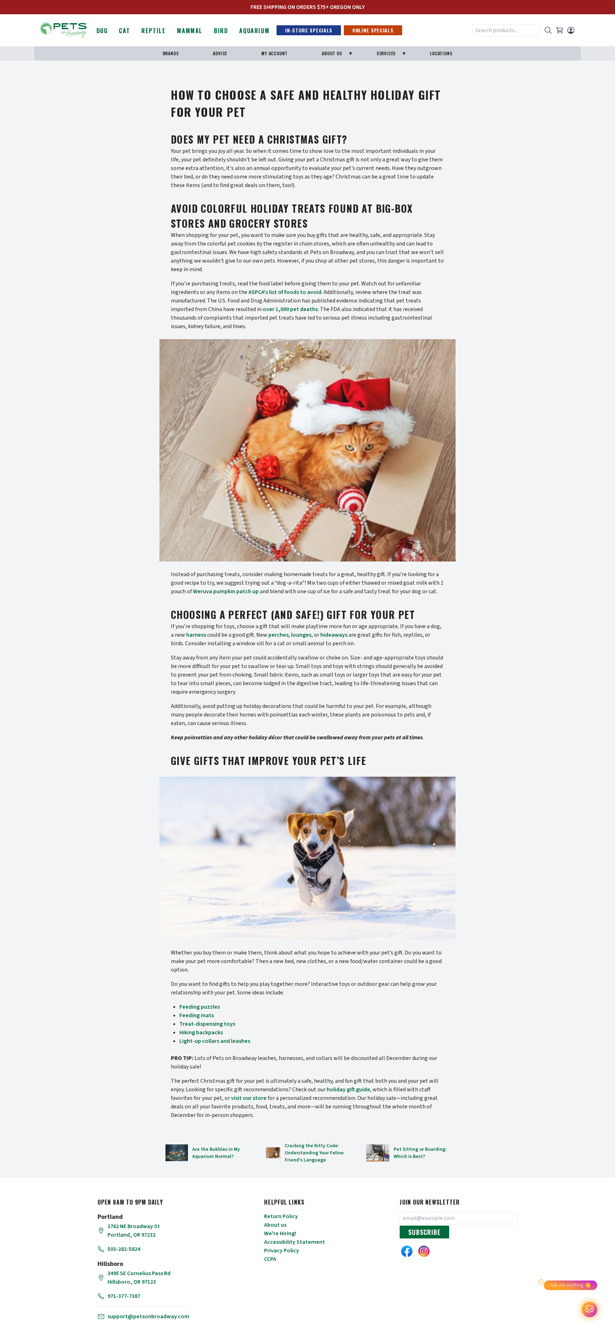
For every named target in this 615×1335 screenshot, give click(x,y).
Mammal (190, 30)
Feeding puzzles (199, 1007)
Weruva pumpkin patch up (226, 591)
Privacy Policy (281, 1250)
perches (278, 635)
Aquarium (254, 30)
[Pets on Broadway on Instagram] (424, 1251)
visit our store (249, 1098)
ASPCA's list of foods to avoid (284, 292)
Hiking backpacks (201, 1032)
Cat (124, 30)
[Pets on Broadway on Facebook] (407, 1251)
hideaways (333, 635)
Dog (102, 30)
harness (196, 635)
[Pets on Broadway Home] (63, 29)
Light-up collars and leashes (214, 1041)
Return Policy (281, 1216)
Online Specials (373, 30)
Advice (220, 53)
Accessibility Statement (294, 1242)
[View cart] (559, 30)
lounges (301, 635)
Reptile (153, 30)
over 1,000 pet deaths (290, 309)
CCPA (270, 1259)
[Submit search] (548, 30)
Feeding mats (196, 1015)
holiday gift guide (348, 1089)
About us (275, 1225)
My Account (274, 53)
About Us (332, 53)
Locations (441, 53)
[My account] (571, 30)
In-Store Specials (308, 30)
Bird (221, 30)
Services (386, 53)
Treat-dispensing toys (207, 1024)
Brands (171, 53)
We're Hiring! (280, 1233)
